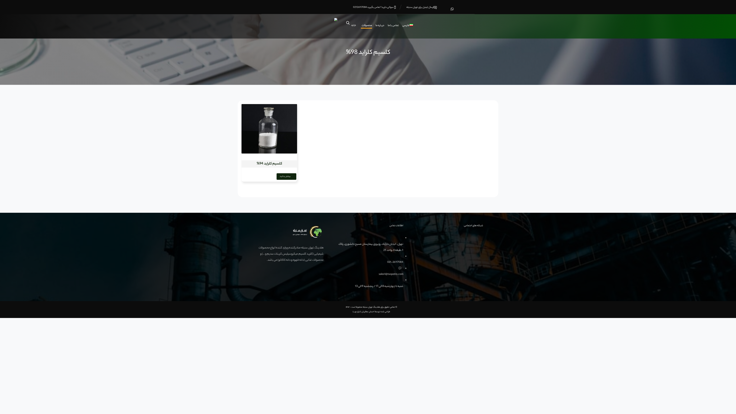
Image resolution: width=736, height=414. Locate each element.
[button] (452, 9)
